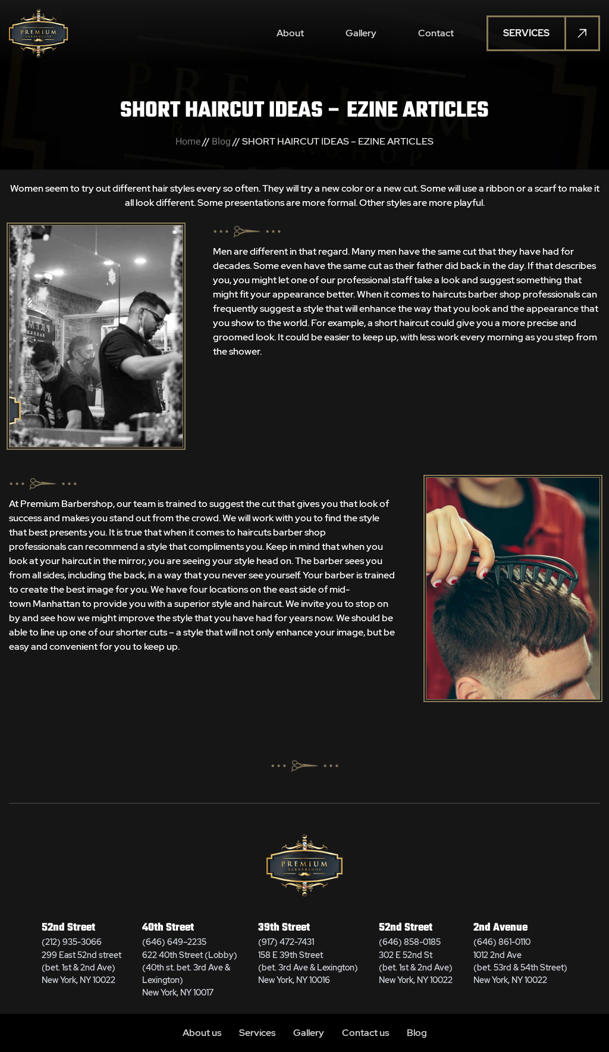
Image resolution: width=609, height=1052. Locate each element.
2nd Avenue (500, 928)
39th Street (284, 928)
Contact (436, 33)
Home (187, 141)
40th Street (168, 928)
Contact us (365, 1032)
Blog (221, 141)
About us (202, 1032)
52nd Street (68, 928)
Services (257, 1032)
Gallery (361, 33)
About (290, 33)
